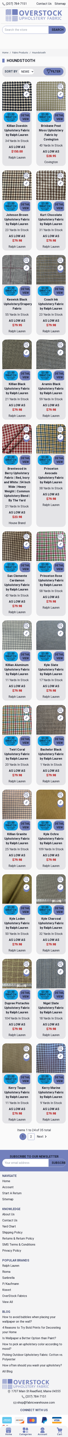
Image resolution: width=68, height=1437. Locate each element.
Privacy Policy (11, 1250)
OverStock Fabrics (14, 1296)
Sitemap (60, 3)
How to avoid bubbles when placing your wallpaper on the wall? (29, 1319)
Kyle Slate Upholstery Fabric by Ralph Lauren (51, 669)
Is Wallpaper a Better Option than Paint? (29, 1338)
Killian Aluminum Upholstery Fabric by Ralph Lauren (17, 669)
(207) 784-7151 (16, 3)
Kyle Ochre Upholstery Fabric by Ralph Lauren (51, 838)
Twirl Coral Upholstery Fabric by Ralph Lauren (17, 754)
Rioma (6, 1272)
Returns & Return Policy (18, 1238)
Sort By (11, 71)
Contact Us (44, 3)
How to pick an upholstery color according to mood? (32, 1346)
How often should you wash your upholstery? (32, 1365)
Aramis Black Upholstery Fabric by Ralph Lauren (51, 388)
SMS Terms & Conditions (18, 1244)
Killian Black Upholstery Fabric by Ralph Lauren (17, 388)
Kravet (6, 1290)
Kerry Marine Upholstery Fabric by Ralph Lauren (51, 1092)
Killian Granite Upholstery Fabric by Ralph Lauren (17, 838)
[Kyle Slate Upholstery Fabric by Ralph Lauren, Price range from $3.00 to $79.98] (51, 635)
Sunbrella (8, 1278)
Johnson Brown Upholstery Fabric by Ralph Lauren (17, 219)
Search (57, 30)
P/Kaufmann (10, 1284)
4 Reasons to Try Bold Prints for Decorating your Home (31, 1330)
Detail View (25, 117)
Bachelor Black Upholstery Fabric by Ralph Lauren (51, 754)
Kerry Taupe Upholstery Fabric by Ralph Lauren (17, 1092)
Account (8, 1187)
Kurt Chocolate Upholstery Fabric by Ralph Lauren (51, 219)
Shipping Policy (12, 1232)
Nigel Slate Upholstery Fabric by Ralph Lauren (51, 1007)
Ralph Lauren (10, 1265)
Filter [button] (55, 71)
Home (6, 1181)
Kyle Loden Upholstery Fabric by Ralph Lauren (17, 923)
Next (40, 1136)
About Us (8, 1214)
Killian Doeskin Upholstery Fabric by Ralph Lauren (17, 130)
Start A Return (12, 1193)
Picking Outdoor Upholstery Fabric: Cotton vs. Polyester (32, 1357)
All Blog (7, 1371)
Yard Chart (9, 1226)
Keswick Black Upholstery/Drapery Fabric (18, 304)
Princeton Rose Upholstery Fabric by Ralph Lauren (51, 580)
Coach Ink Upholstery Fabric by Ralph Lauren (51, 304)
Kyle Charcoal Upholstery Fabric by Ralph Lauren (51, 923)
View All (7, 1302)
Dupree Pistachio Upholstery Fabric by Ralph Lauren (17, 1007)
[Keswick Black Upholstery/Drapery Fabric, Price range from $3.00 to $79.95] (17, 269)
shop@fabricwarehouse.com (35, 1402)
